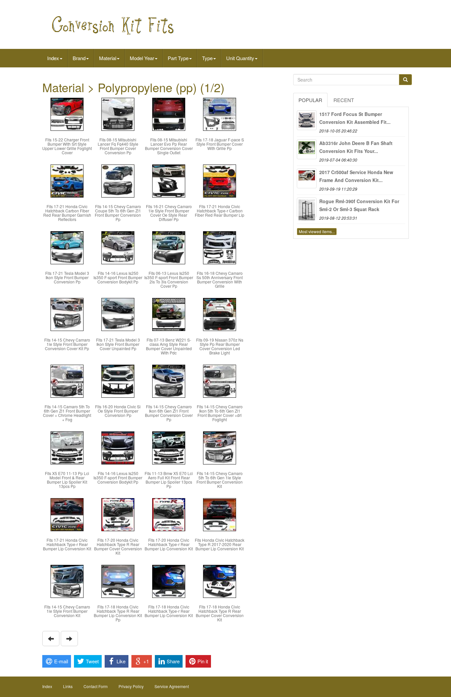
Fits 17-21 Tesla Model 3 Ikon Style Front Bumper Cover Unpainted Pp (118, 344)
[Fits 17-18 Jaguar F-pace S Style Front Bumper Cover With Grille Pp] (219, 113)
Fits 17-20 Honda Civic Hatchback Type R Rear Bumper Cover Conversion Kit (118, 546)
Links (68, 686)
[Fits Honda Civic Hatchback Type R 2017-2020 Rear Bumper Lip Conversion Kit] (219, 513)
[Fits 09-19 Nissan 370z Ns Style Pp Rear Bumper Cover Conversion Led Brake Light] (219, 313)
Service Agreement (172, 686)
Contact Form (96, 686)
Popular (310, 99)
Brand (79, 58)
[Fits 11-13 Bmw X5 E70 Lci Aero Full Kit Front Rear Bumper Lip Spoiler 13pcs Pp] (168, 447)
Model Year (142, 58)
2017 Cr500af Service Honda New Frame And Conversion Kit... (356, 176)
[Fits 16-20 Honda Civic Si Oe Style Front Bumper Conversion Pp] (117, 380)
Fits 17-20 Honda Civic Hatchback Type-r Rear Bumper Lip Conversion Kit (169, 544)
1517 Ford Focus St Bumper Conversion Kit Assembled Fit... (355, 118)
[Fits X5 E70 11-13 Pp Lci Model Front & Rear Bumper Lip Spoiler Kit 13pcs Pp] (67, 447)
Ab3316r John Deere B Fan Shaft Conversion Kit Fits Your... (356, 147)
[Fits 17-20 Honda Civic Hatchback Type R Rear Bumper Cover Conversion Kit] (117, 513)
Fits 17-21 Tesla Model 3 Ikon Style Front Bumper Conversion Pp (67, 277)
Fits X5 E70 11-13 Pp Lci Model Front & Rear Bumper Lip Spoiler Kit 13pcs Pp (67, 479)
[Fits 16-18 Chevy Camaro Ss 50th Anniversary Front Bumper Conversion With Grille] (219, 246)
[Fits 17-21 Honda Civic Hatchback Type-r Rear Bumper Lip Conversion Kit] (67, 513)
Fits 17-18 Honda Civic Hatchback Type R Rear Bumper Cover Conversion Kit (220, 613)
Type (207, 58)
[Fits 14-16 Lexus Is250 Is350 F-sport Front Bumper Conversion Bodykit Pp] (117, 246)
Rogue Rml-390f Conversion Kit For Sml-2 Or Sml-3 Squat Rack (359, 205)
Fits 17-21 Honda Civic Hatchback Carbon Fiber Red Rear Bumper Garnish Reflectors (67, 212)
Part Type (178, 58)
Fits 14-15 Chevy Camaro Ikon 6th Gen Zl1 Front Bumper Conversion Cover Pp (169, 413)
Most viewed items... (317, 231)
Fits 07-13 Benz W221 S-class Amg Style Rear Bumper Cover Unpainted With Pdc (169, 346)
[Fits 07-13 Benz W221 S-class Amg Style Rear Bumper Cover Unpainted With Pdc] (168, 313)
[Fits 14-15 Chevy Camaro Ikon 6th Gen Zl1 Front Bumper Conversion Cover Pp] (168, 380)
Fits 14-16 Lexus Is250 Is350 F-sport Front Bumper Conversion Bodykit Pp (117, 277)
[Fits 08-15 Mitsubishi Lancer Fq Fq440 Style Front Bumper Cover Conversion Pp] (117, 113)
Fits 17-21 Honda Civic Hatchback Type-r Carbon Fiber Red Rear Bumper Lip (219, 210)
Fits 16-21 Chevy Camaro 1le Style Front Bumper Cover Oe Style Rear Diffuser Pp (169, 212)
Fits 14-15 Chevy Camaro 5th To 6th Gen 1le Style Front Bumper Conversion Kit (219, 479)
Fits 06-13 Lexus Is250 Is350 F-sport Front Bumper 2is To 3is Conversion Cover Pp (168, 279)
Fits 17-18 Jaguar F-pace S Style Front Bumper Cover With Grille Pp (219, 144)
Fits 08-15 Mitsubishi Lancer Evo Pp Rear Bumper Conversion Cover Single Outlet (169, 146)
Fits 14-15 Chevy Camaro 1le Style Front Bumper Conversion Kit (67, 611)
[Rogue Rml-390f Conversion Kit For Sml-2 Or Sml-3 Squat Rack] (307, 207)
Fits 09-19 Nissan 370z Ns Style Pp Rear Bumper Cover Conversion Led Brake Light (219, 346)
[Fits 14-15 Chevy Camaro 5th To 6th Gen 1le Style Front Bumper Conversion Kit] (219, 447)
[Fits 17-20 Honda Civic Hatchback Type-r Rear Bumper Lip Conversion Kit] (168, 513)
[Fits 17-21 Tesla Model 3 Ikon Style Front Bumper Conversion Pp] (67, 246)
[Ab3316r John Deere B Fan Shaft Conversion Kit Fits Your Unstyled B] (307, 149)
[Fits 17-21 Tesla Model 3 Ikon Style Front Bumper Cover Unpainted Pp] (117, 313)
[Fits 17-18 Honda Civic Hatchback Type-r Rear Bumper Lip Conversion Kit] (168, 580)
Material (107, 58)
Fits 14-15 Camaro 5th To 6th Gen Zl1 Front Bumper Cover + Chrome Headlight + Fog (67, 413)
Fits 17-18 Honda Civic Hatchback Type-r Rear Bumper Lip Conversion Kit (169, 611)
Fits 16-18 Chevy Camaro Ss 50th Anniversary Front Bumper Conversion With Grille (219, 279)
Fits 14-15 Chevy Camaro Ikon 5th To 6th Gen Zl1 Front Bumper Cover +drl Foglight (220, 413)
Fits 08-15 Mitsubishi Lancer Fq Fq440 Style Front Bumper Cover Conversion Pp (118, 146)
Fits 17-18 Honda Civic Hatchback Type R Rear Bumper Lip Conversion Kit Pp (118, 613)
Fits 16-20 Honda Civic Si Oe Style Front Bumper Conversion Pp (118, 411)
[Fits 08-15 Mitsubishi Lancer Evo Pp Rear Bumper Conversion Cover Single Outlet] (168, 113)
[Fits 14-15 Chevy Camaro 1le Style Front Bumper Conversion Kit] (67, 580)
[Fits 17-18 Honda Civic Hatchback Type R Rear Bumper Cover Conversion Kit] (219, 580)
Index (53, 58)
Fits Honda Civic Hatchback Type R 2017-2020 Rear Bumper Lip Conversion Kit (219, 544)
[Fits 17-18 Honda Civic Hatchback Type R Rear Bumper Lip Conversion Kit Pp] (117, 580)
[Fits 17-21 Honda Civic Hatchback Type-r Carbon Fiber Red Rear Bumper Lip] (219, 180)
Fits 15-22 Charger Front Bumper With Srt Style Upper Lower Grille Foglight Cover (67, 146)
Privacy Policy (131, 686)
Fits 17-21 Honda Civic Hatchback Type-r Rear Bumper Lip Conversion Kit (67, 544)
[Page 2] (50, 638)
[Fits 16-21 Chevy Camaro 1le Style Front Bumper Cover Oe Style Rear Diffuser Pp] (168, 180)
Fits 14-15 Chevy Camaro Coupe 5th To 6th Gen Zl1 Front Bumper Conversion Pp (118, 212)
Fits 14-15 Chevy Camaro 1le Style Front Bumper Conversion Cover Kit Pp (67, 344)
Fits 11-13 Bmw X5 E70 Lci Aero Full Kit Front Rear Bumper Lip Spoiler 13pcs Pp (169, 479)
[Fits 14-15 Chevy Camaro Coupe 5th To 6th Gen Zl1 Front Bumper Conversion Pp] (117, 180)
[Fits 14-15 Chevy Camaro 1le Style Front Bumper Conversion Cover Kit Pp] (67, 313)
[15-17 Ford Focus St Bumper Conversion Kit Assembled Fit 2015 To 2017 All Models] (307, 120)
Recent (343, 99)
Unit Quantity (240, 58)
